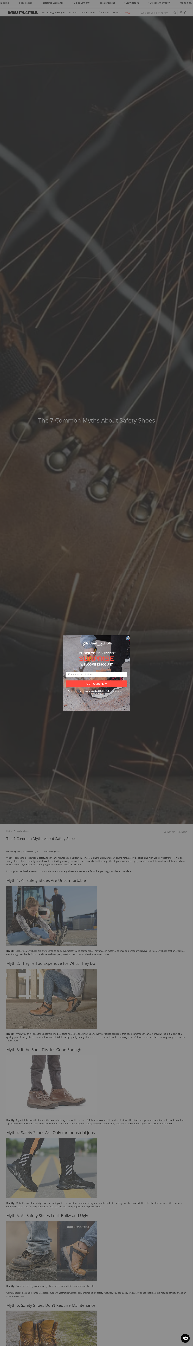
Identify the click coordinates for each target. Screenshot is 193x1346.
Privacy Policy (96, 694)
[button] (185, 1338)
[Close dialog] (127, 638)
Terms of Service (115, 691)
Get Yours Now (96, 683)
